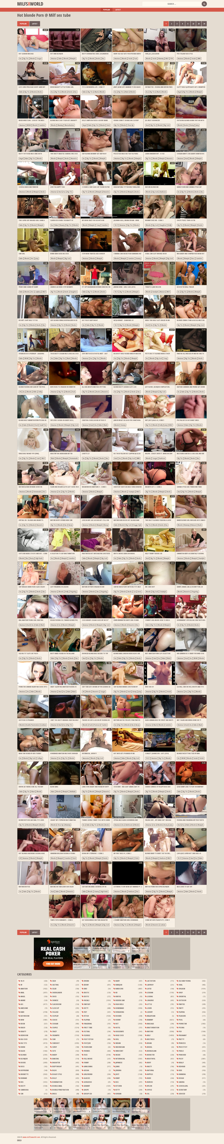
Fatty (85, 1008)
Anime (22, 1000)
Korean (118, 1093)
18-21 (116, 225)
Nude (200, 525)
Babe (60, 58)
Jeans (117, 1066)
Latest (118, 9)
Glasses (86, 1078)
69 (20, 392)
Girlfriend (87, 1074)
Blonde (32, 58)
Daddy (54, 1055)
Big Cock (167, 125)
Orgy (180, 992)
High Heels (39, 558)
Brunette (74, 158)
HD (116, 992)
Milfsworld (30, 3)
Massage (150, 1023)
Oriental (182, 996)
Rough (181, 1078)
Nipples (150, 1074)
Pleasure (182, 1016)
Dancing (55, 1058)
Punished (182, 1055)
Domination (57, 1082)
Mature (162, 292)
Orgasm (181, 988)
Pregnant (182, 1035)
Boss (192, 258)
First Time (87, 1027)
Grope (86, 1090)
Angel (179, 92)
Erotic (139, 592)
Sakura (181, 1082)
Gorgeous (87, 1082)
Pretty (181, 1039)
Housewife (119, 1031)
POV (171, 58)
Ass (20, 58)
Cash (38, 458)
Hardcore (163, 192)
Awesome (86, 758)
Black (96, 92)
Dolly (169, 225)
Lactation (151, 981)
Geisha (86, 1070)
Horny (192, 125)
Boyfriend (24, 1070)
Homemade (74, 458)
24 (204, 23)
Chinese (55, 1000)
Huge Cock (119, 1035)
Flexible (86, 1035)
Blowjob (73, 58)
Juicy (197, 125)
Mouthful (151, 1058)
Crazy (98, 225)
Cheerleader (57, 992)
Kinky (117, 1078)
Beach (22, 1027)
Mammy (161, 58)
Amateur (54, 58)
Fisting (86, 1031)
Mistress (151, 1039)
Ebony (106, 525)
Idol (117, 1039)
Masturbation (69, 125)
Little (149, 1004)
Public (181, 1051)
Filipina (86, 1020)
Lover (149, 1008)
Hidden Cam (120, 1000)
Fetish (130, 58)
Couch (54, 1020)
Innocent (119, 1051)
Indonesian (120, 1047)
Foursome (87, 1047)
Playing (181, 1012)
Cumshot (42, 125)
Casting (55, 984)
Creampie (131, 492)
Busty (70, 525)
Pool (180, 1020)
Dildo (35, 392)
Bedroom (24, 1035)
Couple (55, 1027)
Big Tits (25, 58)
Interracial (120, 1058)
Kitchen (118, 1086)
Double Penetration (32, 725)
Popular (106, 9)
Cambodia (24, 1090)
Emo (85, 988)
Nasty (149, 1066)
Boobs (98, 58)
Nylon (149, 1086)
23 (199, 23)
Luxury (150, 1012)
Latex (149, 988)
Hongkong (119, 1012)
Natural (150, 1070)
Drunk (86, 981)
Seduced (181, 1093)
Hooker (118, 1016)
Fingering (73, 592)
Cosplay (55, 1016)
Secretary (182, 1090)
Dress (54, 1093)
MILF (167, 58)
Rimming (182, 1074)
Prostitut (182, 1047)
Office (149, 1090)
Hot (32, 258)
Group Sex (87, 1093)
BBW (199, 58)
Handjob (155, 292)
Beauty (62, 225)
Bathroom (129, 825)
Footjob (87, 1043)
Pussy (180, 1058)
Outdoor (182, 1000)
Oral (180, 984)
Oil (148, 1093)
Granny (138, 258)
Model (149, 1047)
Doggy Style (137, 525)
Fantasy (86, 1004)
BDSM (29, 125)
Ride (180, 1070)
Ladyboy (38, 292)
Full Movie (87, 1058)
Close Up (130, 125)
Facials (194, 58)
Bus (103, 58)
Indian (118, 1043)
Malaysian (151, 1016)
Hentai (118, 996)
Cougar (39, 58)
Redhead (181, 1066)
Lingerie (150, 1000)
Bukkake (72, 791)
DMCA (19, 1140)
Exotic (86, 996)
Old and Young (184, 981)
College (39, 758)
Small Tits (43, 425)
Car (135, 592)
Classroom (56, 1004)
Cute (54, 1051)
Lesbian (43, 725)
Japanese (118, 1062)
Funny (86, 1062)
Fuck (135, 58)
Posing (181, 1027)
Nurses (150, 1082)
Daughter (163, 225)
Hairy (117, 981)
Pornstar (97, 725)
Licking (150, 996)
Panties (181, 1004)
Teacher (104, 725)
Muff (149, 1062)
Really (181, 1062)
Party (180, 1008)
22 (193, 23)
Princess (182, 1043)
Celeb (54, 988)
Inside (117, 1055)
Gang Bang (87, 1066)
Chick (136, 858)
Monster (151, 1055)
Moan (149, 1043)
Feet (85, 1012)
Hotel (117, 1027)
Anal (147, 125)
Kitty (117, 1090)
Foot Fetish (88, 1039)
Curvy (54, 1047)
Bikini (22, 1047)
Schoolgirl (183, 1086)
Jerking (118, 1070)
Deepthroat (57, 1066)
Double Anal (57, 1086)
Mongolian (151, 1051)
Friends (199, 891)
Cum (53, 1039)
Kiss (117, 1082)
